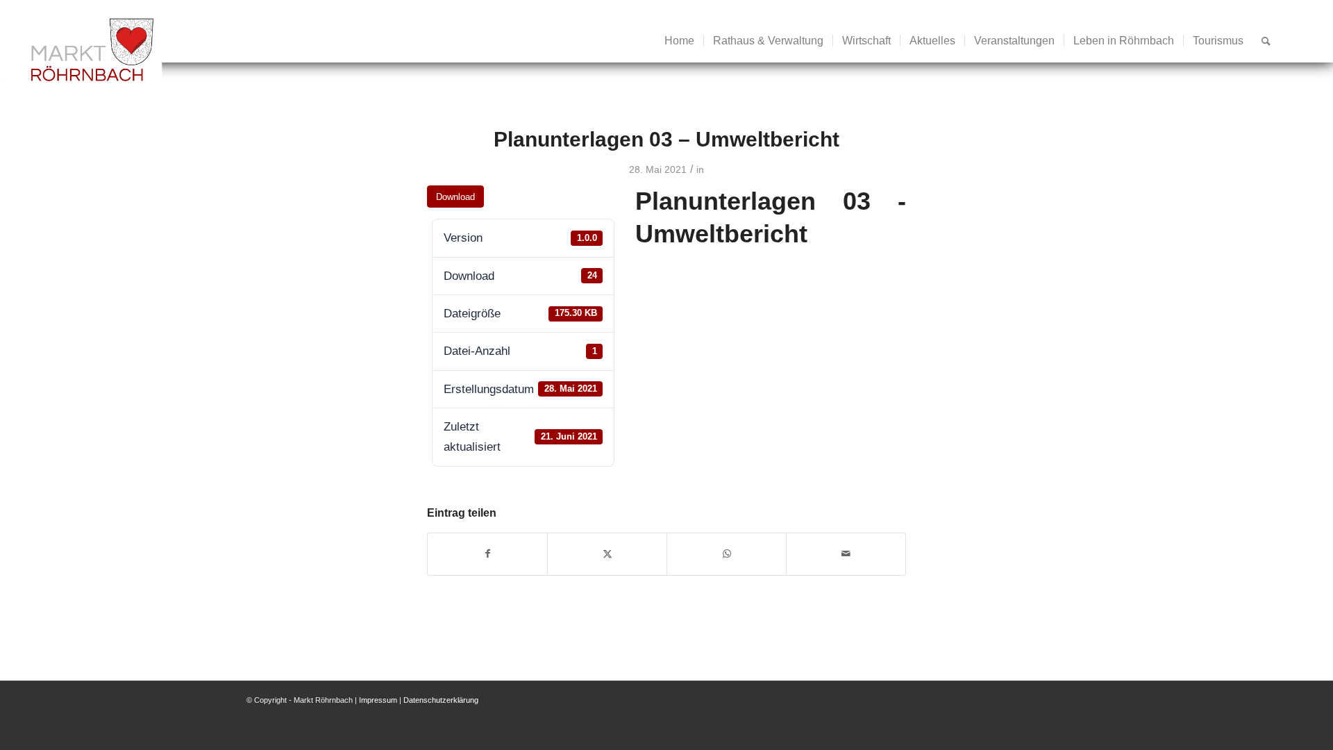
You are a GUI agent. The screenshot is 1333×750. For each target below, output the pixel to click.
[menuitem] (679, 41)
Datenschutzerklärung (440, 700)
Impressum (378, 700)
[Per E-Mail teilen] (846, 553)
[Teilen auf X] (607, 553)
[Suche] (1266, 41)
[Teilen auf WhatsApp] (726, 553)
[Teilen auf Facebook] (487, 553)
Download (455, 197)
